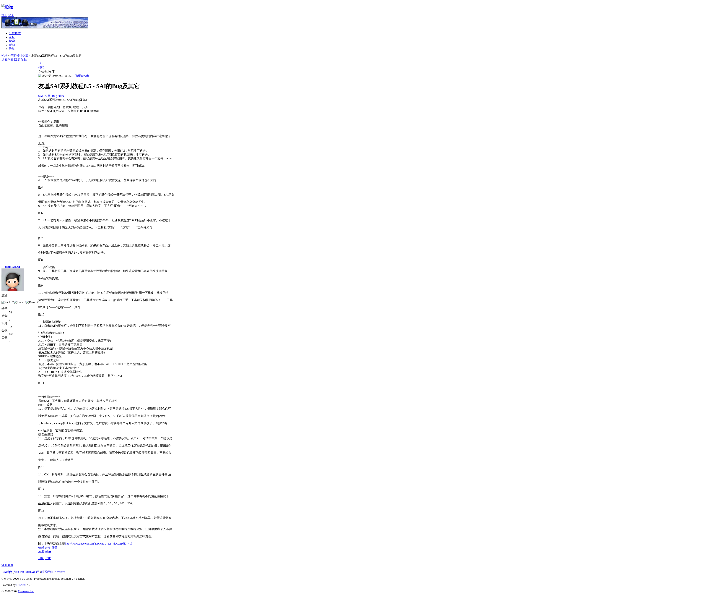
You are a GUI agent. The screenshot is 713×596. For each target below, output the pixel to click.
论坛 (12, 37)
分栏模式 (15, 33)
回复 (17, 59)
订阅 (41, 558)
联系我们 (47, 572)
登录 (11, 15)
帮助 (12, 44)
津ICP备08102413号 (27, 572)
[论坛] (7, 6)
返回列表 (7, 59)
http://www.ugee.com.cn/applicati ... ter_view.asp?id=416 (98, 543)
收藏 (41, 547)
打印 (41, 67)
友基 (48, 96)
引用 (48, 551)
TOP (48, 558)
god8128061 (12, 266)
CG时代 (6, 572)
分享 (48, 547)
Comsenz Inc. (26, 591)
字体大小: (45, 71)
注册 (4, 15)
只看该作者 (81, 75)
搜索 (12, 41)
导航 (12, 48)
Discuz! (21, 585)
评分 (55, 547)
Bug (54, 96)
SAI (40, 96)
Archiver (59, 572)
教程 (61, 96)
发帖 (24, 59)
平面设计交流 (19, 55)
